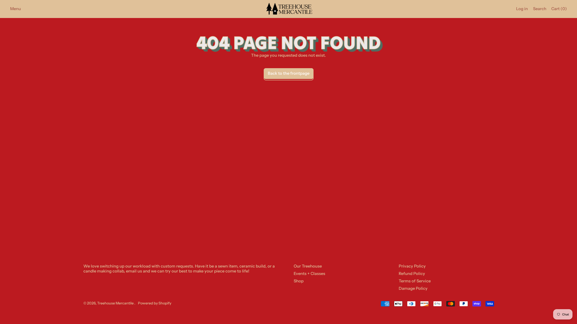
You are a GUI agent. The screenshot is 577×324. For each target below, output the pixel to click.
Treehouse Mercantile (115, 303)
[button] (539, 9)
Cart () (559, 10)
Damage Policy (413, 288)
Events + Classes (309, 273)
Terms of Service (415, 281)
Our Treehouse (308, 266)
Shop (299, 281)
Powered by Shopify (154, 303)
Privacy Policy (412, 266)
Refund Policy (412, 273)
